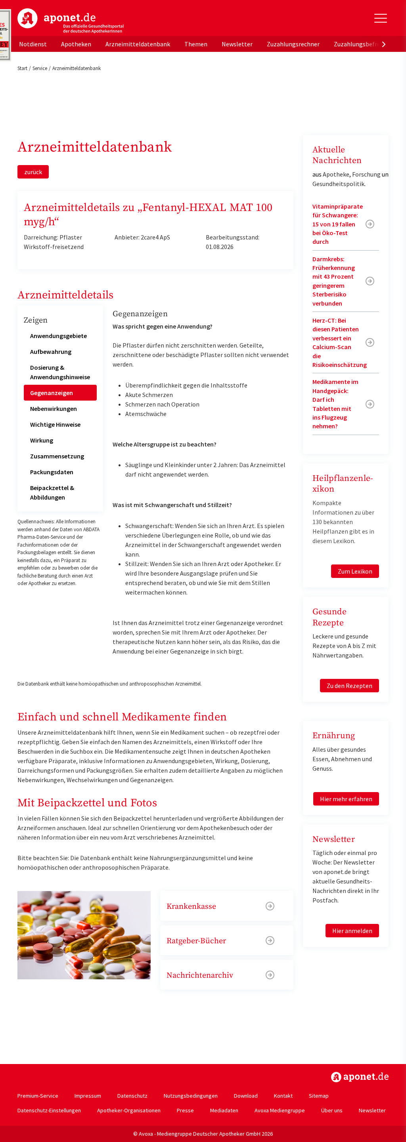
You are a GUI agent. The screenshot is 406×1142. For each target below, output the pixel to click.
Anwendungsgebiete (58, 336)
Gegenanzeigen (51, 393)
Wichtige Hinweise (55, 424)
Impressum (88, 1095)
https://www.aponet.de (360, 1077)
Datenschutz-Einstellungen (49, 1110)
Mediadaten (224, 1110)
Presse (185, 1110)
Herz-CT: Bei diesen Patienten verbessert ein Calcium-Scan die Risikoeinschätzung (339, 342)
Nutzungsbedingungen (191, 1095)
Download (246, 1095)
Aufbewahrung (50, 351)
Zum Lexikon (355, 571)
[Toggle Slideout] (381, 18)
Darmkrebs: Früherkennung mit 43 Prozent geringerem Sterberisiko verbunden (333, 281)
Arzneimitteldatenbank (137, 44)
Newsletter (237, 44)
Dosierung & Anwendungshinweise (60, 372)
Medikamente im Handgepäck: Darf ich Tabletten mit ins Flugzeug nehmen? (335, 404)
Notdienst (33, 44)
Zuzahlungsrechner (293, 44)
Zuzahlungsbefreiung (363, 44)
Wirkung (41, 440)
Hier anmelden (352, 931)
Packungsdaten (51, 472)
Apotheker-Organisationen (129, 1110)
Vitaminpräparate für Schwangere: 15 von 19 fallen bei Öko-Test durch (337, 224)
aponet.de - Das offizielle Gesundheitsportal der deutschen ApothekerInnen (70, 21)
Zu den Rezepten (349, 686)
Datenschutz (132, 1095)
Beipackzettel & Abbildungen (52, 492)
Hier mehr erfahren (346, 799)
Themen (195, 44)
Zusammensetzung (57, 456)
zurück (33, 172)
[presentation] (384, 44)
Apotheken (76, 44)
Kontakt (283, 1095)
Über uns (332, 1110)
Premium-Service (37, 1095)
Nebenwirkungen (53, 408)
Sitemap (319, 1095)
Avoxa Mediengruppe (280, 1110)
